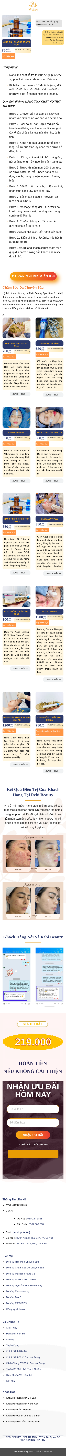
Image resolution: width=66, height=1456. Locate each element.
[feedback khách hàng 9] (49, 977)
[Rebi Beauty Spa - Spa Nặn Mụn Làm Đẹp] (33, 6)
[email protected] (22, 1232)
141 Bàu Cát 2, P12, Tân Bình (32, 1243)
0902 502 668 (36, 1224)
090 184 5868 (34, 1218)
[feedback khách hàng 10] (16, 978)
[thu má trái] (33, 854)
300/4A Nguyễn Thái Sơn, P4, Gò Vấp (34, 1238)
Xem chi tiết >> (20, 394)
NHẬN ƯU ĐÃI (33, 1135)
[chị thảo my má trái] (33, 901)
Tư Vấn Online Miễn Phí (33, 276)
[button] (4, 6)
